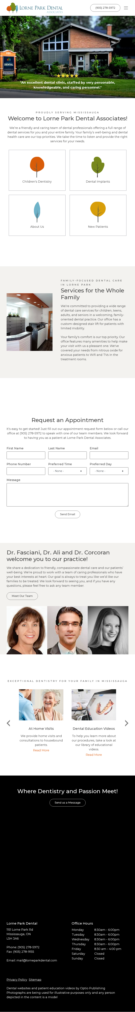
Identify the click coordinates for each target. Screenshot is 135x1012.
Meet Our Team (22, 596)
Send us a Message (68, 802)
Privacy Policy (17, 980)
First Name (15, 448)
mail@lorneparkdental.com (36, 960)
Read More (41, 750)
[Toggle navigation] (125, 8)
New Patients (98, 215)
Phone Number (19, 464)
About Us (37, 215)
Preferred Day (101, 464)
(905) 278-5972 (105, 7)
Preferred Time (60, 464)
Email (94, 448)
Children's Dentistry (37, 170)
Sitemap (35, 980)
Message (13, 480)
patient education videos (56, 988)
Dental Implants (98, 170)
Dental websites (19, 988)
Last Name (56, 448)
